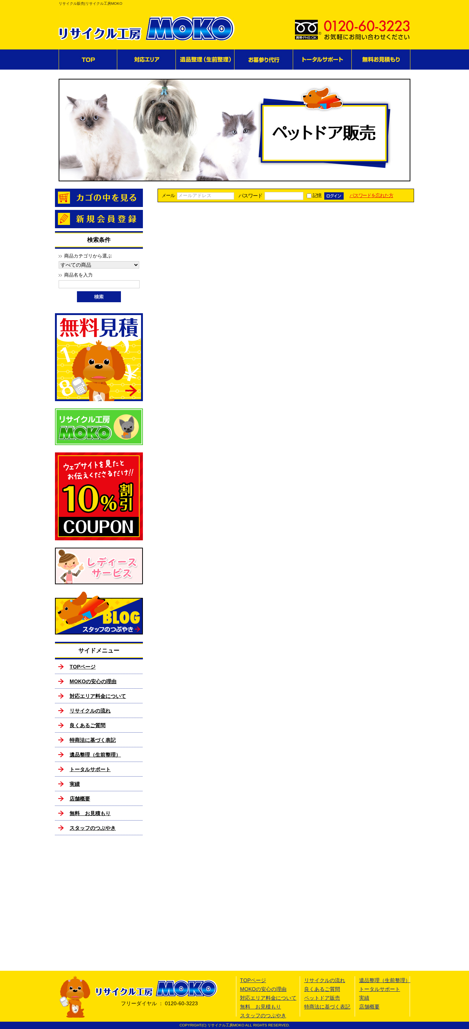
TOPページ (88, 59)
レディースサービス (99, 566)
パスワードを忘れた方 (372, 195)
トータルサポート (322, 59)
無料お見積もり (99, 357)
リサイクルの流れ (90, 711)
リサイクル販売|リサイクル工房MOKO (90, 3)
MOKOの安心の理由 (93, 681)
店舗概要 (80, 799)
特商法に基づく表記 (93, 740)
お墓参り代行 (263, 59)
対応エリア (146, 59)
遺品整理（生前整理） (205, 59)
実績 (75, 784)
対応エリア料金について (98, 696)
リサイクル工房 (99, 426)
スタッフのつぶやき (93, 828)
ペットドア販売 (322, 998)
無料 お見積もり (381, 59)
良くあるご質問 (88, 725)
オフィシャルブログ (99, 613)
